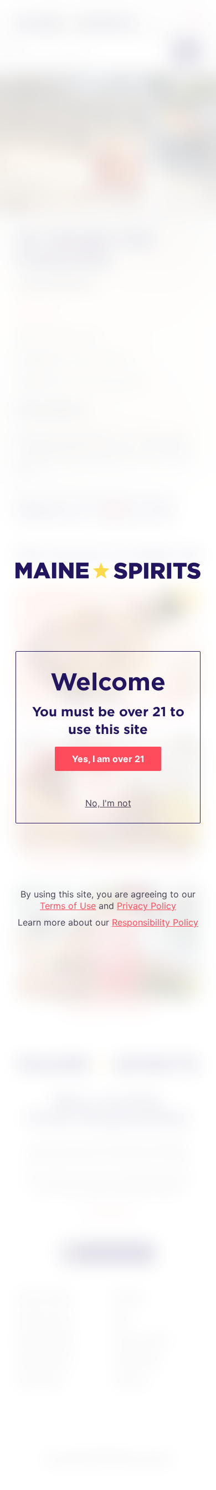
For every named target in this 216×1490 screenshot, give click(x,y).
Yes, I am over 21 (108, 758)
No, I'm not (108, 803)
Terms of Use (68, 905)
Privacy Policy (146, 905)
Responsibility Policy (155, 922)
